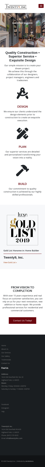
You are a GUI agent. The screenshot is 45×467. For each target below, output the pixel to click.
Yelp (2, 411)
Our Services (6, 353)
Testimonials (6, 360)
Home (3, 345)
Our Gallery (5, 356)
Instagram (5, 408)
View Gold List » (10, 262)
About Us (4, 349)
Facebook (5, 404)
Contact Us (5, 363)
